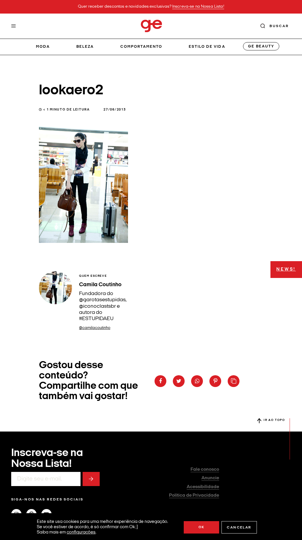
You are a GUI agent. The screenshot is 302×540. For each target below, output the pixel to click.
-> (91, 479)
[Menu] (13, 26)
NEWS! (286, 269)
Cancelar (239, 527)
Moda (43, 47)
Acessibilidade (203, 487)
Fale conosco (205, 469)
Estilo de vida (207, 47)
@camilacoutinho (94, 328)
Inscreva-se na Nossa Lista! (198, 6)
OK (201, 527)
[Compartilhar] (160, 381)
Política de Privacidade (194, 495)
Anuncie (210, 478)
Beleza (85, 47)
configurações (81, 532)
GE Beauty (261, 46)
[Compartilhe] (233, 381)
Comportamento (141, 47)
